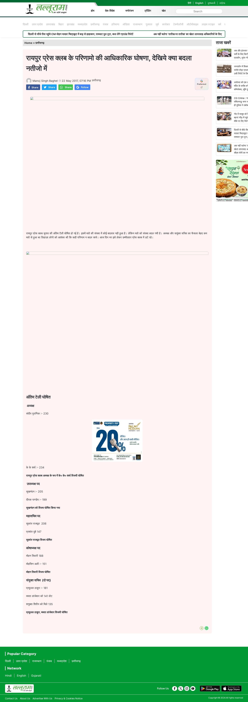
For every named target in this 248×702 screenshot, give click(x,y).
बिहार (61, 24)
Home (28, 42)
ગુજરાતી (211, 3)
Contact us (11, 698)
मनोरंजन (130, 10)
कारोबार (166, 24)
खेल (164, 10)
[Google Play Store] (210, 688)
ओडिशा (126, 24)
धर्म (219, 24)
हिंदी (189, 3)
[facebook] (174, 688)
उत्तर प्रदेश (37, 24)
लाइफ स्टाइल (208, 24)
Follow (85, 87)
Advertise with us (42, 698)
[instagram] (186, 688)
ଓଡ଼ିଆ (222, 3)
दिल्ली (26, 24)
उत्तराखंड (50, 24)
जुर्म (157, 24)
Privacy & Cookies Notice (68, 698)
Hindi (8, 675)
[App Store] (231, 688)
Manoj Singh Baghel (45, 80)
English (199, 3)
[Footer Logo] (19, 688)
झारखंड (70, 24)
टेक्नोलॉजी (178, 24)
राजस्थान (137, 24)
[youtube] (192, 688)
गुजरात (149, 24)
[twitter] (180, 688)
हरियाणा (115, 24)
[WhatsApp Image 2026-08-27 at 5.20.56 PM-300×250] (117, 460)
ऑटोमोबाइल (192, 24)
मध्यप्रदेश (82, 24)
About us (25, 698)
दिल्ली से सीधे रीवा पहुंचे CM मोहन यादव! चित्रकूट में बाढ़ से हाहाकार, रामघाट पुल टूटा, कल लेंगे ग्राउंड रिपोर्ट (63, 34)
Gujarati (36, 675)
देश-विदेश (110, 10)
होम (92, 10)
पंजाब (105, 24)
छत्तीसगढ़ (95, 24)
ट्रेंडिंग (148, 10)
